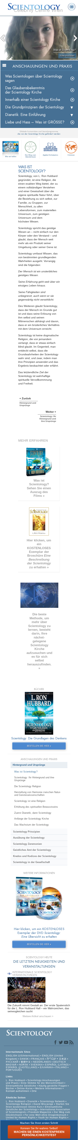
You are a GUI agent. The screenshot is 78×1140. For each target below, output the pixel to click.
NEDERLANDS (42, 1062)
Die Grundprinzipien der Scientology (34, 107)
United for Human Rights (21, 1117)
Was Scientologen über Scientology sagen (33, 78)
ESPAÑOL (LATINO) (57, 1064)
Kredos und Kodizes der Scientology (34, 856)
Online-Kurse (25, 1088)
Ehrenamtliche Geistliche (21, 1085)
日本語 (62, 1059)
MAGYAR (11, 1064)
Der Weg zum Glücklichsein (30, 156)
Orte (34, 1091)
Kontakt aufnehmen (17, 1091)
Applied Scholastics (50, 155)
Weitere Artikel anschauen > (38, 1016)
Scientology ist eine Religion (29, 801)
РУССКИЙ (12, 1062)
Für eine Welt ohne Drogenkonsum (45, 1115)
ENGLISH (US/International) (23, 1055)
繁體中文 (26, 1062)
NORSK (23, 1064)
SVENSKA (37, 1064)
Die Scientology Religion (27, 786)
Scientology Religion (18, 1104)
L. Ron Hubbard (15, 1080)
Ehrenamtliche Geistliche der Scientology (34, 1108)
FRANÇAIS (37, 1059)
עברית (51, 1058)
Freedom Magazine (39, 1112)
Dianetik (32, 1101)
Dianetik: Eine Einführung (25, 114)
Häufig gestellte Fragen (53, 1085)
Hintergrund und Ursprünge (29, 764)
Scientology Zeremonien (27, 843)
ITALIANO (61, 1067)
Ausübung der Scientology (28, 837)
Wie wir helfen (10, 157)
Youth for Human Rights (52, 1117)
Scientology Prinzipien (26, 831)
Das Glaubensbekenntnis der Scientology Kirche (24, 90)
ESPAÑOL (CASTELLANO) (21, 1067)
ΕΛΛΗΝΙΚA (46, 1067)
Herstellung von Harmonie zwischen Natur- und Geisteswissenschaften (37, 793)
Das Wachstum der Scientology (31, 824)
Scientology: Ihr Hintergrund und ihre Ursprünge (34, 779)
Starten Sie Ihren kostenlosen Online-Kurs (37, 1105)
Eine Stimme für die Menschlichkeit (42, 1083)
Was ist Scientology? (25, 771)
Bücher (10, 1088)
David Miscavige (43, 1104)
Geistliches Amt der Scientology (32, 850)
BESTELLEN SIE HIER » (39, 746)
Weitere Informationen (48, 1088)
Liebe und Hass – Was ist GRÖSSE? (34, 122)
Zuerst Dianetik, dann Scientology (32, 812)
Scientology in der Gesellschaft (31, 862)
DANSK (24, 1059)
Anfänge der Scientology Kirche (31, 818)
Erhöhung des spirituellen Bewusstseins (36, 806)
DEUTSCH (59, 1062)
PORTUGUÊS (14, 1070)
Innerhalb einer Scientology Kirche (32, 99)
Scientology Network (52, 1101)
